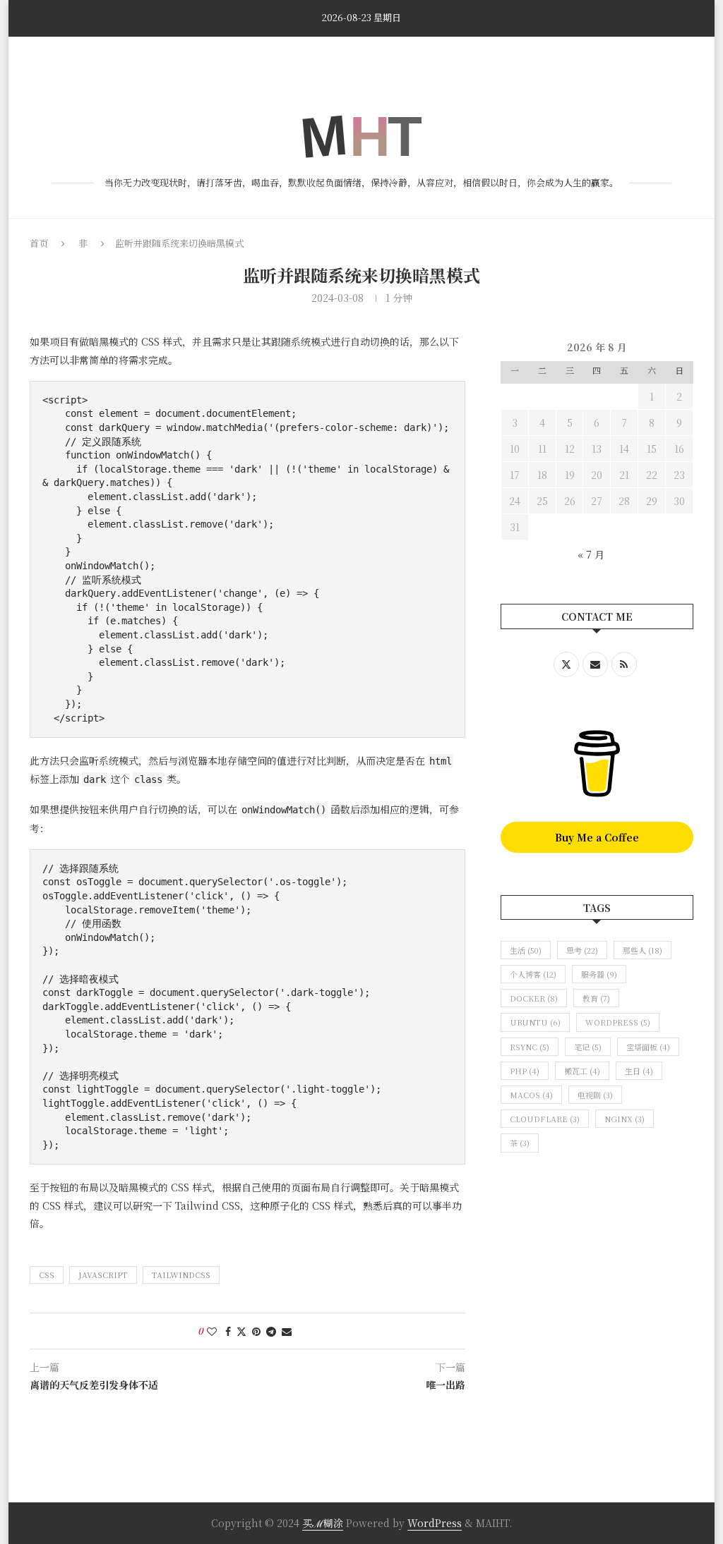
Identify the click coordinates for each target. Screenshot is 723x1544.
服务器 (599, 974)
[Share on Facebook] (228, 1331)
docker (534, 998)
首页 (39, 58)
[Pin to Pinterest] (256, 1331)
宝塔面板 (648, 1046)
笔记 (588, 1046)
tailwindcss (181, 1274)
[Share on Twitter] (241, 1331)
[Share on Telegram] (271, 1331)
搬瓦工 (582, 1070)
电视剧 (595, 1094)
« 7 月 (591, 554)
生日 (639, 1070)
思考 (582, 950)
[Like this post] (212, 1331)
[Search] (660, 57)
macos (531, 1094)
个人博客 (533, 974)
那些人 (642, 950)
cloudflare (545, 1118)
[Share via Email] (287, 1331)
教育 (596, 998)
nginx (624, 1118)
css (46, 1274)
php (524, 1070)
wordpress (617, 1022)
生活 (526, 950)
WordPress (434, 1523)
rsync (529, 1046)
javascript (103, 1274)
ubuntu (535, 1022)
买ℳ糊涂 (322, 1523)
